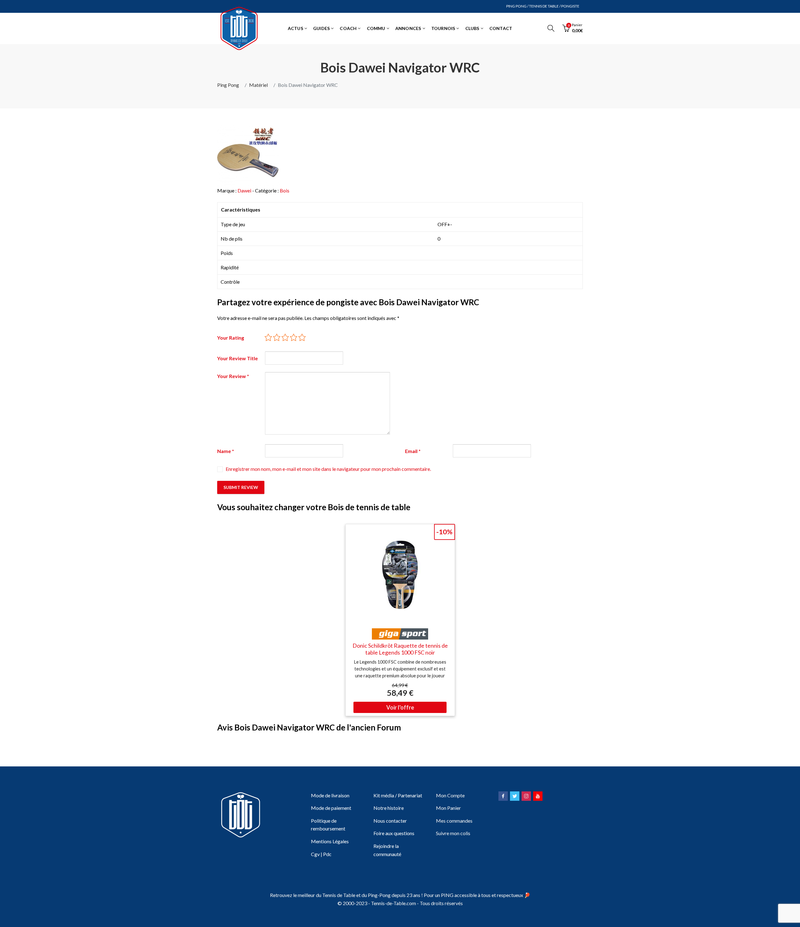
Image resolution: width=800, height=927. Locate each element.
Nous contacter (390, 821)
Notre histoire (388, 808)
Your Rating (230, 338)
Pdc (327, 854)
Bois (284, 190)
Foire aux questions (393, 833)
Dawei (244, 190)
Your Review (233, 376)
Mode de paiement (331, 808)
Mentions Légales (330, 841)
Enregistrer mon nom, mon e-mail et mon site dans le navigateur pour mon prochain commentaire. (328, 469)
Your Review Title (237, 358)
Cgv (315, 854)
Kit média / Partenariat (397, 795)
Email (413, 451)
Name (225, 451)
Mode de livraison (330, 795)
